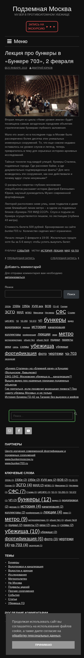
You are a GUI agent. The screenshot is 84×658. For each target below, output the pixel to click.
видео (71, 321)
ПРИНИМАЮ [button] (43, 644)
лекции (58, 250)
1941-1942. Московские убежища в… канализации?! (38, 376)
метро (66, 334)
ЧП (40, 320)
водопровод (13, 327)
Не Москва (15, 582)
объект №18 (43, 340)
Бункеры (13, 562)
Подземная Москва (42, 8)
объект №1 (29, 340)
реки (8, 346)
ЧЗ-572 (32, 321)
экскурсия (10, 359)
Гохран (64, 306)
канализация (56, 327)
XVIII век (37, 306)
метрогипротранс (13, 340)
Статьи (12, 599)
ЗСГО (10, 312)
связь (15, 347)
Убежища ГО (16, 603)
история (46, 250)
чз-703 (75, 250)
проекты (67, 339)
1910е (8, 306)
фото (42, 354)
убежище (62, 346)
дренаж (26, 327)
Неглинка (49, 312)
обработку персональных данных (36, 635)
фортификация (21, 353)
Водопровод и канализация (25, 566)
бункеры (55, 319)
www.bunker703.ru (16, 463)
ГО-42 (56, 306)
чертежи (55, 353)
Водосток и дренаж (20, 570)
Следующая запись (64, 258)
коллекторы (13, 334)
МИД (67, 250)
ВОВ (48, 306)
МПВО (28, 312)
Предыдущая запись (21, 258)
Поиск (9, 287)
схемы (24, 346)
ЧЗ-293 (24, 321)
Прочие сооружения (21, 590)
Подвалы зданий (18, 586)
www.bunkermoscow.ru (19, 459)
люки (54, 335)
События (23, 250)
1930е (16, 306)
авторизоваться (15, 277)
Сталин (71, 312)
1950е (26, 306)
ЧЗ (17, 321)
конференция (29, 335)
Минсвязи (38, 312)
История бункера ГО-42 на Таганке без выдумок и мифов (42, 396)
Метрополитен (17, 578)
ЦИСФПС (9, 321)
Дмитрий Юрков (42, 68)
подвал (55, 339)
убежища (42, 346)
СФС (61, 311)
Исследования (17, 574)
